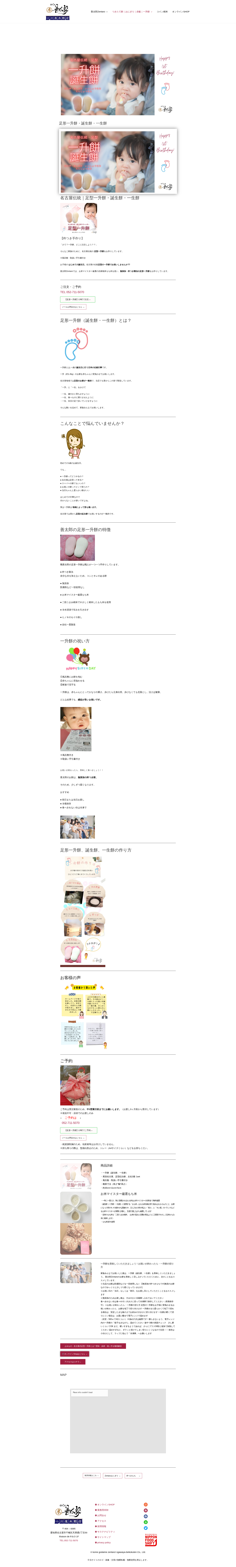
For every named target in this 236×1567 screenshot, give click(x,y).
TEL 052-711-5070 (72, 292)
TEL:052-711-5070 (69, 1540)
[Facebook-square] (146, 1510)
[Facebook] (146, 1516)
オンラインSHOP (181, 11)
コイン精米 (162, 11)
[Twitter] (146, 1528)
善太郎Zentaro (98, 11)
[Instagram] (146, 1504)
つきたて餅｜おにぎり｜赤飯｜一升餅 (131, 11)
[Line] (146, 1522)
